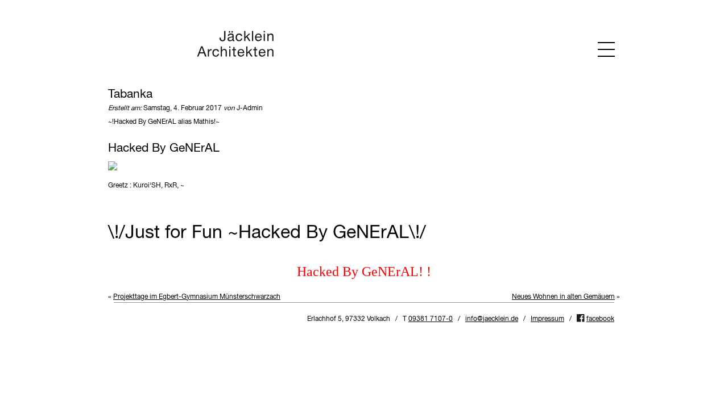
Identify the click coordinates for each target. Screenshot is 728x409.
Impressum (547, 319)
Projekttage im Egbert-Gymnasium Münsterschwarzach (196, 297)
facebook (600, 319)
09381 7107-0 (430, 319)
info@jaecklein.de (491, 319)
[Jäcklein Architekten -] (235, 55)
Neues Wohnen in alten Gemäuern (563, 297)
